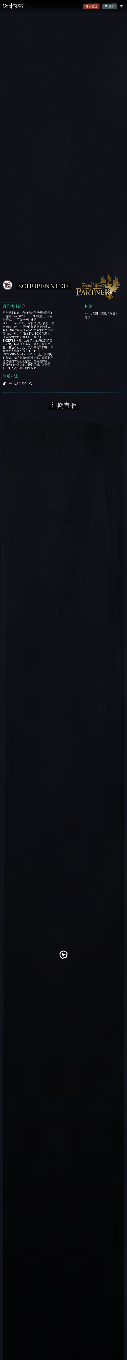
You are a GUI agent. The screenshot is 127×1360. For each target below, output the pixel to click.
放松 (104, 313)
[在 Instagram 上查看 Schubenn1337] (30, 383)
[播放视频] (63, 954)
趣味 (96, 313)
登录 (111, 6)
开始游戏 (91, 6)
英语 (112, 313)
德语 (87, 317)
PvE (87, 313)
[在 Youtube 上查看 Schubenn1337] (10, 383)
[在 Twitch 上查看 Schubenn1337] (16, 383)
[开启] (121, 6)
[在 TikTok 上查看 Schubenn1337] (4, 383)
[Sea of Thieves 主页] (42, 6)
